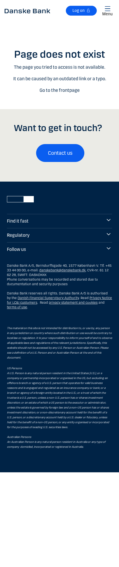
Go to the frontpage (60, 90)
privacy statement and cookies (73, 303)
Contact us (60, 153)
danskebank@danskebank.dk (62, 270)
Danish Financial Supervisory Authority (48, 298)
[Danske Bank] (27, 10)
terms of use (17, 307)
